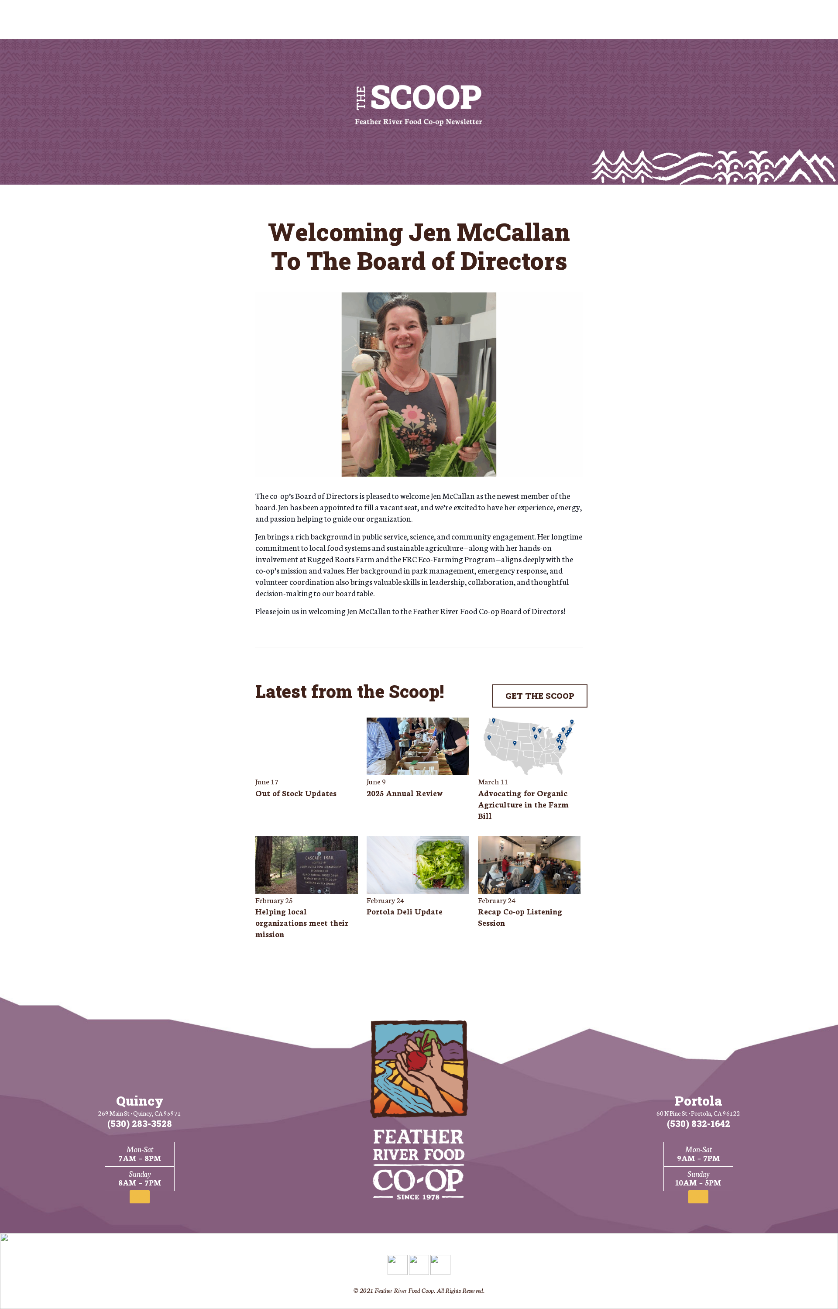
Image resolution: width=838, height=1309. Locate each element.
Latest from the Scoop (347, 691)
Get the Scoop (540, 696)
